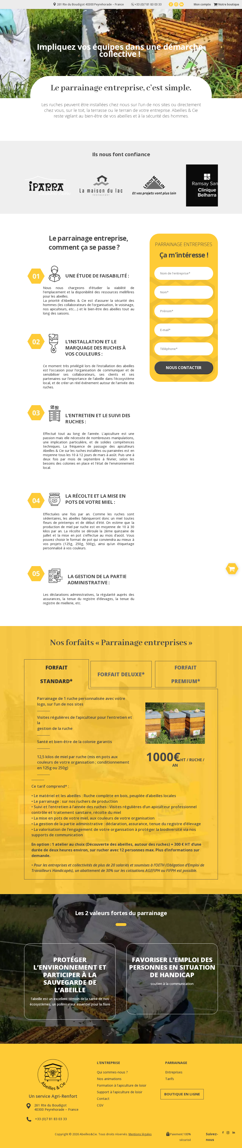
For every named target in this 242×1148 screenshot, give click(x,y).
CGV (100, 1105)
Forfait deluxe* (121, 674)
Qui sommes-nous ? (112, 1072)
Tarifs (169, 1079)
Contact (103, 1098)
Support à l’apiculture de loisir (119, 1092)
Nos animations (109, 1079)
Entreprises (173, 1072)
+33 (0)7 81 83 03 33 (51, 1119)
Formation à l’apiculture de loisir (121, 1085)
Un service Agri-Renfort (53, 1096)
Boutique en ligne (182, 1094)
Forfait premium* (185, 674)
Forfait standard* (56, 674)
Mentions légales (140, 1134)
